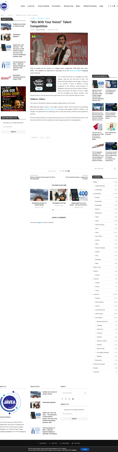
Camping (107, 293)
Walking (107, 324)
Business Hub (68, 6)
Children (106, 266)
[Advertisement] (59, 154)
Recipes (105, 335)
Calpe (106, 184)
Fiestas (106, 273)
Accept (85, 449)
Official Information (90, 6)
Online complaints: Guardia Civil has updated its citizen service (110, 83)
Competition (34, 137)
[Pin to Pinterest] (67, 171)
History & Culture (107, 308)
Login (101, 6)
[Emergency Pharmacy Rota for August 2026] (6, 77)
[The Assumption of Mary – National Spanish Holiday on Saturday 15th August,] (6, 64)
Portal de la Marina (75, 70)
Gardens (107, 304)
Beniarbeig (106, 169)
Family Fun (107, 297)
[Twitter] (110, 6)
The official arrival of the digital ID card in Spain (110, 59)
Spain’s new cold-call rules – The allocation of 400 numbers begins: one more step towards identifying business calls (98, 63)
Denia (106, 188)
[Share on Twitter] (65, 171)
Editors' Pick (105, 235)
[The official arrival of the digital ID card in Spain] (111, 52)
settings (74, 450)
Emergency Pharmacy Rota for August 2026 (19, 77)
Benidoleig (106, 173)
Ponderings (106, 157)
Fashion (106, 250)
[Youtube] (114, 6)
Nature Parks (107, 316)
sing (42, 137)
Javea (106, 200)
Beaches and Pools (107, 289)
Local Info (30, 6)
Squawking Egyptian (59, 203)
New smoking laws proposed (110, 101)
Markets (107, 312)
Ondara (106, 219)
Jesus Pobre (106, 204)
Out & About (56, 6)
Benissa (106, 176)
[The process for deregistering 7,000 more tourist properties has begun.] (98, 94)
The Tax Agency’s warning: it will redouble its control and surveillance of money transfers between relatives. (98, 124)
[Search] (117, 6)
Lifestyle (105, 246)
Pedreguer (106, 227)
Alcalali (106, 165)
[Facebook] (108, 6)
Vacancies (105, 339)
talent (47, 137)
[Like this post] (61, 171)
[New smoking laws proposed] (111, 94)
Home (23, 6)
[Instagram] (112, 6)
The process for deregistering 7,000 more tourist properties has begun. (98, 104)
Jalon (106, 196)
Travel (106, 258)
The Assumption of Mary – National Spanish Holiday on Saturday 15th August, (19, 66)
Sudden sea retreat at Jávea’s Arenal (19, 25)
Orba (106, 223)
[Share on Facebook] (63, 171)
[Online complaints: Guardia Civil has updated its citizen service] (111, 75)
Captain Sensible (106, 153)
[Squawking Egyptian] (59, 195)
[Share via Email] (68, 171)
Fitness (106, 254)
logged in (40, 222)
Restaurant (106, 328)
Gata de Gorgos (106, 192)
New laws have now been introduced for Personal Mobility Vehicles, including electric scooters (98, 84)
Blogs (78, 6)
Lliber (106, 211)
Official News (106, 281)
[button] (32, 199)
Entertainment (106, 269)
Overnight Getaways (107, 320)
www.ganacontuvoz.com (51, 109)
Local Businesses (106, 277)
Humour (105, 238)
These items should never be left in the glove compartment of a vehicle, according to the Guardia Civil (111, 124)
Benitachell (106, 180)
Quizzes (106, 242)
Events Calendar (43, 6)
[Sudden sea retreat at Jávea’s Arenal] (39, 195)
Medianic (76, 417)
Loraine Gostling (40, 29)
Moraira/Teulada (106, 215)
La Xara (106, 207)
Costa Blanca (105, 161)
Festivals (107, 300)
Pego (106, 231)
